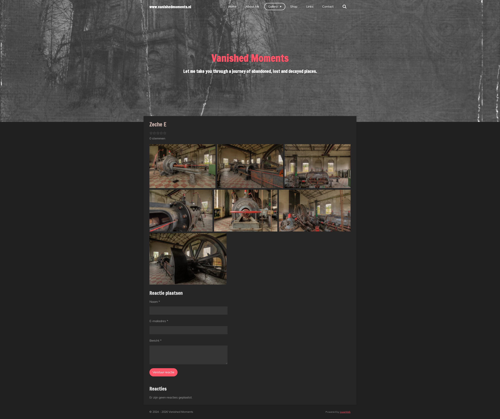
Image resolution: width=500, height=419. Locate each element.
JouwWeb (345, 411)
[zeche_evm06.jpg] (318, 166)
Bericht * (155, 340)
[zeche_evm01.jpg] (250, 166)
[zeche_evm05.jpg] (180, 210)
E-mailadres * (158, 321)
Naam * (154, 302)
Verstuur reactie (163, 372)
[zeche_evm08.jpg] (245, 210)
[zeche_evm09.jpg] (188, 258)
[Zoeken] (344, 6)
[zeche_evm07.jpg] (315, 210)
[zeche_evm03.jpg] (182, 166)
